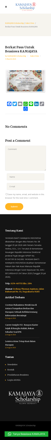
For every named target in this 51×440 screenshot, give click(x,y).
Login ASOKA (13, 380)
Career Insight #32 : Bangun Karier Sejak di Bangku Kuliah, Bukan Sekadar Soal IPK (21, 328)
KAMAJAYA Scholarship (14, 23)
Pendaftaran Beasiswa (18, 375)
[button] (26, 434)
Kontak (10, 369)
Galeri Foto (29, 23)
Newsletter (12, 364)
